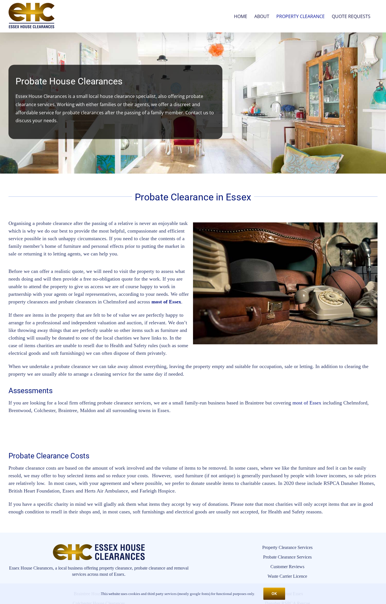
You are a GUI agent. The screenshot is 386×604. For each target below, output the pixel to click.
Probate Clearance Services (287, 557)
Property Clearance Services (287, 547)
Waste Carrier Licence (287, 576)
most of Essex (166, 302)
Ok (274, 593)
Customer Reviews (287, 566)
